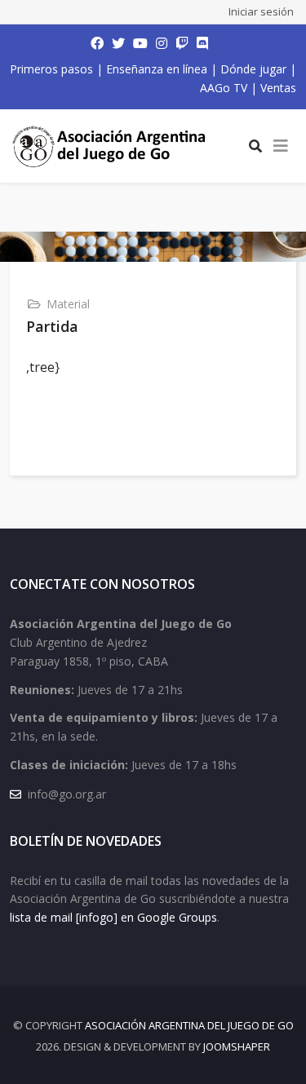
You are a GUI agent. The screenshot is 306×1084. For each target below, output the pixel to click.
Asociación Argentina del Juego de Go (189, 1025)
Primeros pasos (51, 69)
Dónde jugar (253, 69)
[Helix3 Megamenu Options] (280, 146)
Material (68, 304)
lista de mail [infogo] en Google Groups (113, 917)
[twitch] (181, 43)
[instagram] (161, 43)
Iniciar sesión (261, 11)
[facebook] (97, 43)
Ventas (278, 87)
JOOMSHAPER (236, 1046)
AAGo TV (223, 87)
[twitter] (118, 43)
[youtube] (140, 43)
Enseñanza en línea (156, 69)
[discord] (202, 43)
